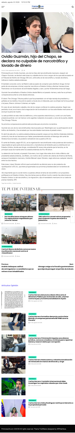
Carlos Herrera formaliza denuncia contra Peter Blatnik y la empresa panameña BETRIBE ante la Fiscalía (48, 318)
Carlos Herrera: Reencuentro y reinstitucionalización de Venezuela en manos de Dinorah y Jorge (50, 361)
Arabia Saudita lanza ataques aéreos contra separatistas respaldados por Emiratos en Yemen (17, 218)
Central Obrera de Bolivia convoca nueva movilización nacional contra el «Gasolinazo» (18, 251)
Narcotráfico (8, 183)
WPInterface (61, 429)
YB (24, 70)
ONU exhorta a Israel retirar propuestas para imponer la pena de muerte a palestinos (54, 218)
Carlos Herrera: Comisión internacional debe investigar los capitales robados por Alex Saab (47, 382)
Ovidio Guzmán (16, 183)
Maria (18, 223)
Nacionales (32, 292)
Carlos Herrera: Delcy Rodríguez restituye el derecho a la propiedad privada (50, 404)
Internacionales (7, 214)
